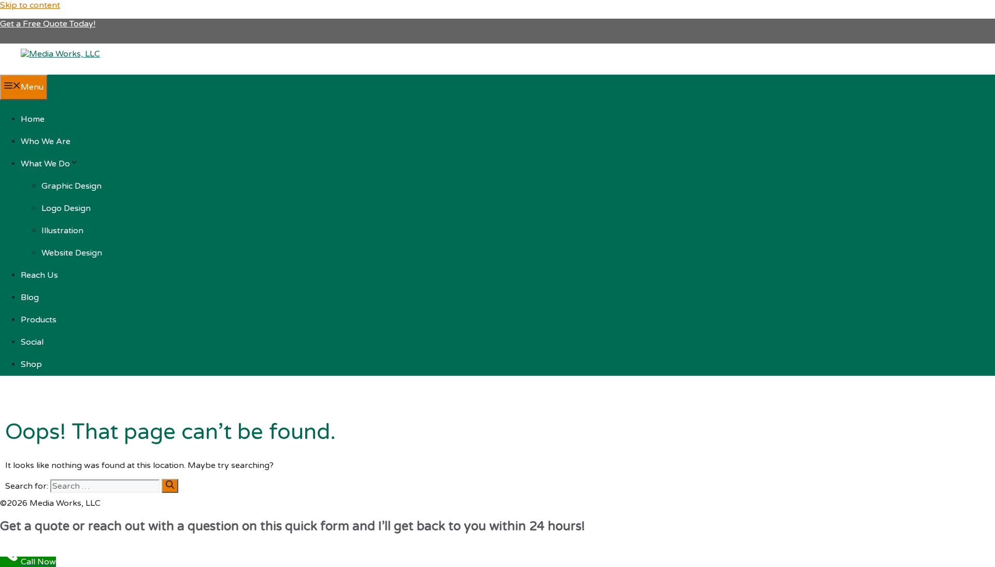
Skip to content (30, 5)
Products (38, 320)
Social (32, 342)
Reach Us (39, 275)
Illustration (62, 230)
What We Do (45, 164)
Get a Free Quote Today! (47, 24)
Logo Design (66, 208)
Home (33, 119)
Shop (31, 364)
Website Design (71, 253)
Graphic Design (71, 186)
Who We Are (45, 141)
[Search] (170, 486)
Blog (30, 297)
